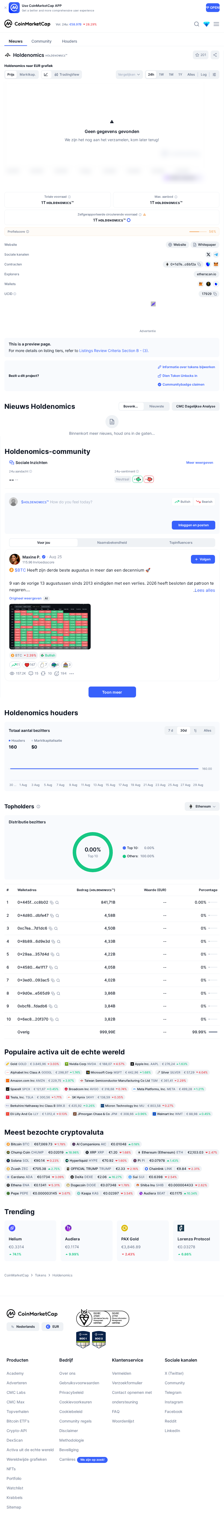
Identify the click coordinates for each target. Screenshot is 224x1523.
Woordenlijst (123, 1421)
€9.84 (174, 1168)
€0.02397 (107, 1193)
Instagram (174, 1402)
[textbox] (95, 508)
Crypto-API (17, 1430)
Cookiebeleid (70, 1411)
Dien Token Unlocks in (180, 376)
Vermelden (121, 1373)
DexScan (15, 1440)
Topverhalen (18, 1411)
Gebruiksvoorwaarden (79, 1382)
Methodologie (71, 1440)
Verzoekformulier (127, 1382)
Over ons (67, 1373)
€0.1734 (37, 1177)
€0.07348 (100, 1185)
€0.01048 (108, 1144)
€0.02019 (45, 1152)
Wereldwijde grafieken (27, 1459)
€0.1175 (170, 1193)
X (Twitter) (174, 1373)
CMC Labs (16, 1392)
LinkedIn (172, 1430)
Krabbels (15, 1497)
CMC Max (16, 1402)
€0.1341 (35, 1185)
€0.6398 (155, 1177)
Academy (15, 1373)
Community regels (75, 1421)
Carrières (67, 1459)
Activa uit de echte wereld (30, 1449)
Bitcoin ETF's (18, 1421)
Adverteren (17, 1382)
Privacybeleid (71, 1392)
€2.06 (98, 1177)
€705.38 (35, 1168)
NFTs (11, 1468)
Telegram (173, 1392)
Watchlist (15, 1488)
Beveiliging (69, 1449)
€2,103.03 (179, 1152)
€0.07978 (158, 1160)
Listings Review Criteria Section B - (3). (114, 350)
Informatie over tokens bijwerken (189, 367)
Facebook (173, 1411)
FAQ (116, 1411)
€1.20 (110, 1152)
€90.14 (35, 1160)
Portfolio (14, 1478)
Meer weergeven (199, 462)
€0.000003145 (40, 1193)
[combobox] (129, 74)
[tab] (46, 74)
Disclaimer (68, 1430)
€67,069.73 (38, 1144)
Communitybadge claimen (183, 384)
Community (175, 1382)
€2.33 (104, 1168)
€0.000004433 (173, 1185)
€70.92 (98, 1160)
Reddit (170, 1421)
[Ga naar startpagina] (27, 24)
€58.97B (75, 24)
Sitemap (14, 1507)
